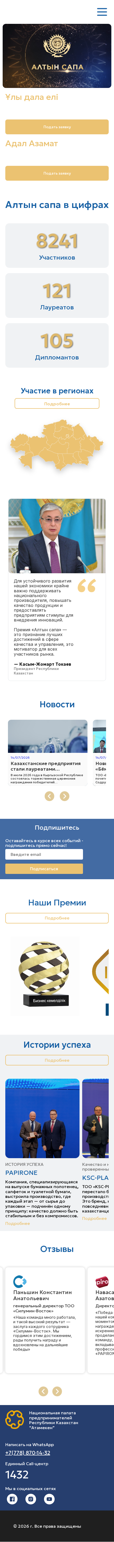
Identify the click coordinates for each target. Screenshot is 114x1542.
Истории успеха (57, 1045)
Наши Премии (57, 903)
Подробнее (57, 403)
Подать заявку (57, 173)
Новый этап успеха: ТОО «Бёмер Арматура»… (40, 766)
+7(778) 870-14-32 (27, 1452)
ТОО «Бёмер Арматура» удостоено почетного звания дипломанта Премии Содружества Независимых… (42, 778)
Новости (57, 704)
